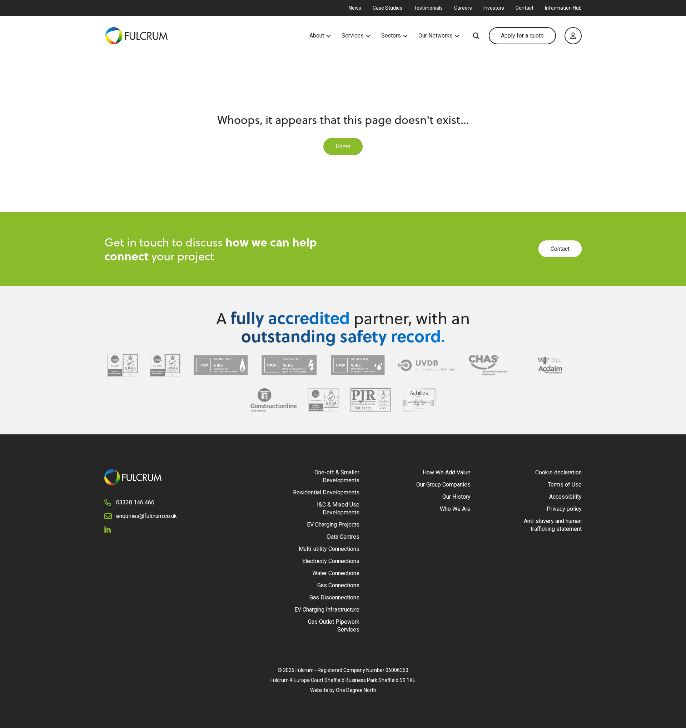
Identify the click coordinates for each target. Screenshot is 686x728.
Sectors (391, 36)
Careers (463, 8)
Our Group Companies (443, 484)
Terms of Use (565, 484)
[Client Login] (573, 35)
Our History (456, 496)
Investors (493, 8)
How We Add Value (447, 472)
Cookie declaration (558, 472)
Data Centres (343, 536)
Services (353, 36)
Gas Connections (338, 585)
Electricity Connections (330, 561)
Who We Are (455, 508)
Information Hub (563, 8)
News (355, 8)
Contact (524, 8)
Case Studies (387, 8)
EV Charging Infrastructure (326, 609)
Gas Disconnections (334, 597)
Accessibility (565, 496)
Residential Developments (326, 492)
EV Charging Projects (333, 524)
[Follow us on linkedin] (110, 529)
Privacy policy (564, 508)
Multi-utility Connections (329, 548)
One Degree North (356, 690)
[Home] (206, 35)
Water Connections (335, 573)
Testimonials (428, 8)
